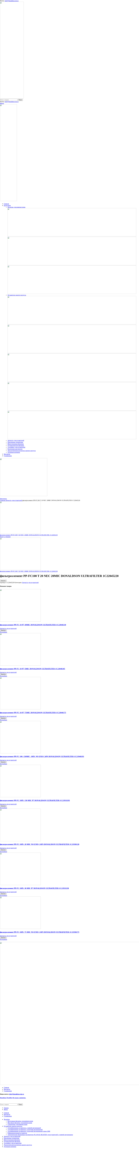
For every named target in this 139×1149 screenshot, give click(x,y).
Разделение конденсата (15, 449)
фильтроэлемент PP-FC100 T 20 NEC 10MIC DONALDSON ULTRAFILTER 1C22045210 (29, 535)
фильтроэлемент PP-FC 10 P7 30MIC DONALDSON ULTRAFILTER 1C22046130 (33, 625)
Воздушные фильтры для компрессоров (20, 1121)
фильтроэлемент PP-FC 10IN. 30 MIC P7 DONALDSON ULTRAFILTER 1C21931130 (34, 888)
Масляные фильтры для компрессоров (20, 1123)
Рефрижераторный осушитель (17, 1133)
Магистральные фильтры (16, 444)
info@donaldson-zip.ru (12, 1)
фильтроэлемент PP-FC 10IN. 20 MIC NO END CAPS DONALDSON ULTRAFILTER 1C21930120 (39, 844)
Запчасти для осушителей (16, 440)
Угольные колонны (14, 452)
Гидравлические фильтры (16, 445)
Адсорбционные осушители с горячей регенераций (24, 1128)
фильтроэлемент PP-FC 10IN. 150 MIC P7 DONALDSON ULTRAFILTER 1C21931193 (35, 800)
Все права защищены (13, 1098)
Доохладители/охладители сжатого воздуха (22, 450)
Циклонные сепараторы (15, 442)
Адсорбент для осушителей (16, 447)
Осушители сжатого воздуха (17, 295)
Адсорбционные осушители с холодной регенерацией (25, 1129)
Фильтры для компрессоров (16, 207)
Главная (2, 500)
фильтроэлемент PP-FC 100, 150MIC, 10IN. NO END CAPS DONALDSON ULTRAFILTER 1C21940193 (42, 756)
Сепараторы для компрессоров (17, 1124)
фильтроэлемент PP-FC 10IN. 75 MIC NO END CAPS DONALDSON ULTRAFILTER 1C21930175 (39, 932)
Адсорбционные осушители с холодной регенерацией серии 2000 (29, 1131)
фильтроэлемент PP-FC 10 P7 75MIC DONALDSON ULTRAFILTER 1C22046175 (33, 713)
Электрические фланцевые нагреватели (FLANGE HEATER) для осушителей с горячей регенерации (40, 1134)
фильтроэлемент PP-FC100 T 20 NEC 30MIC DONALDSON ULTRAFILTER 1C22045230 (29, 571)
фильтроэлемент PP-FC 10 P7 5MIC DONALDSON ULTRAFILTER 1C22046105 (32, 669)
